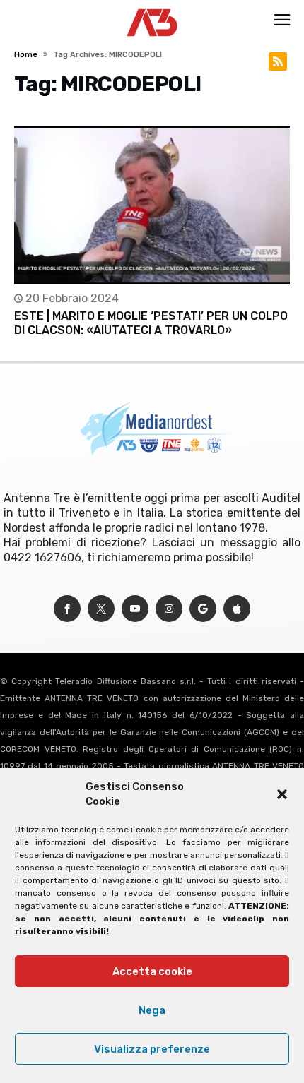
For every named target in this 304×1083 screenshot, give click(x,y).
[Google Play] (202, 609)
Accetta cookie (152, 971)
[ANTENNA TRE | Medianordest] (152, 8)
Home (25, 54)
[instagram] (169, 609)
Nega (152, 1010)
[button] (282, 794)
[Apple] (236, 609)
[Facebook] (67, 609)
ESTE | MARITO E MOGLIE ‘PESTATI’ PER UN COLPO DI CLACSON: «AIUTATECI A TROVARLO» (151, 323)
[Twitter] (101, 609)
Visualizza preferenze (152, 1049)
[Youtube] (135, 609)
